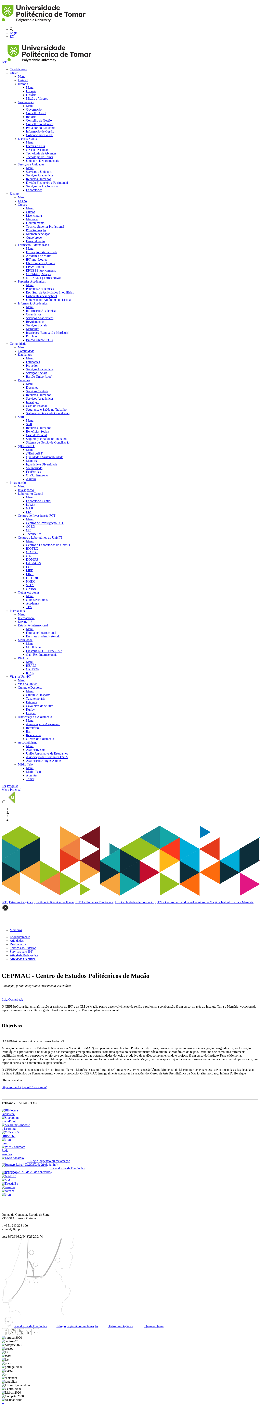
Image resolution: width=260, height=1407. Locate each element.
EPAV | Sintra (35, 267)
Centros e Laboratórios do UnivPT (40, 537)
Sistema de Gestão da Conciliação (47, 413)
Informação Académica (33, 303)
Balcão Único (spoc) (39, 376)
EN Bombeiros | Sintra (40, 263)
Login (13, 33)
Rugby (30, 709)
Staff (21, 417)
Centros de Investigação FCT (36, 515)
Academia (32, 603)
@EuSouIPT (26, 446)
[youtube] (20, 1334)
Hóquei (31, 713)
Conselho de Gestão (39, 120)
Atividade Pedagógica (24, 955)
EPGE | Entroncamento (41, 270)
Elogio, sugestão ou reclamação (77, 1326)
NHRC (30, 581)
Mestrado (32, 219)
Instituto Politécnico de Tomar (55, 902)
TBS (29, 607)
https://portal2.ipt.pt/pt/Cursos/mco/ (24, 1087)
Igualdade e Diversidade (41, 464)
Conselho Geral (36, 113)
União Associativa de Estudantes (47, 753)
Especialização (35, 241)
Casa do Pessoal (36, 406)
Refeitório (32, 728)
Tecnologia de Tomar (39, 157)
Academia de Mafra (38, 256)
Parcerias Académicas (32, 281)
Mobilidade (25, 640)
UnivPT (15, 73)
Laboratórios (34, 190)
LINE (30, 574)
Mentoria (32, 460)
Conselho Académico (39, 124)
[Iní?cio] (44, 22)
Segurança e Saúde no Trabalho (46, 409)
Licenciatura (34, 215)
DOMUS (32, 559)
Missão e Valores (37, 98)
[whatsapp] (43, 1334)
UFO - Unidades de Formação (134, 902)
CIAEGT (32, 552)
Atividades (17, 940)
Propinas (31, 336)
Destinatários (18, 944)
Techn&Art (33, 534)
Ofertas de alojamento (40, 738)
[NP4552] (9, 1176)
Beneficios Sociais (38, 431)
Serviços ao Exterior (23, 948)
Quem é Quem (154, 1326)
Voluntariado (34, 468)
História (23, 84)
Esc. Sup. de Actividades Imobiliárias (50, 292)
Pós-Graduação (36, 230)
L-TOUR (32, 578)
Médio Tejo (25, 764)
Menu (21, 76)
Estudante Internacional (33, 625)
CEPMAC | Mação (38, 274)
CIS (28, 556)
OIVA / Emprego (37, 475)
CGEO (30, 526)
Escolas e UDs (27, 138)
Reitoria (31, 117)
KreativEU (25, 621)
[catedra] (8, 1191)
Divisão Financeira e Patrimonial (47, 182)
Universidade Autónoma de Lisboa (48, 299)
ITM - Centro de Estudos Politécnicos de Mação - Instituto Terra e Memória (205, 902)
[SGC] (6, 1180)
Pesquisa (12, 786)
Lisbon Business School (41, 296)
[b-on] (6, 1194)
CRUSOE (32, 669)
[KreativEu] (10, 1183)
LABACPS (33, 563)
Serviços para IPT (21, 951)
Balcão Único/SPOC (39, 340)
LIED (30, 570)
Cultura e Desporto (30, 687)
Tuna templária (35, 698)
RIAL (30, 673)
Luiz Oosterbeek (12, 999)
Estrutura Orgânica (21, 902)
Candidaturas (18, 69)
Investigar (32, 402)
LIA (28, 512)
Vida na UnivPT (20, 676)
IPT (4, 62)
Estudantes (25, 354)
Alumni (31, 479)
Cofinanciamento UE (39, 135)
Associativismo (27, 742)
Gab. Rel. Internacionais (41, 654)
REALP (23, 658)
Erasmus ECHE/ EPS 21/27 (44, 651)
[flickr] (35, 1334)
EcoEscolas (33, 471)
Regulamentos (35, 321)
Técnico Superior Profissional (45, 226)
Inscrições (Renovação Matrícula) (47, 332)
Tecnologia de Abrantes (41, 153)
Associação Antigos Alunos (43, 760)
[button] (3, 1403)
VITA (30, 585)
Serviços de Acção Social (42, 186)
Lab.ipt (30, 504)
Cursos (22, 204)
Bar (28, 731)
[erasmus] (8, 1187)
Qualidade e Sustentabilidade (44, 457)
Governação (26, 102)
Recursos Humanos (38, 179)
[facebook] (5, 1334)
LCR (29, 567)
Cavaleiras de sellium (39, 706)
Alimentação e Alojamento (35, 717)
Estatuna (31, 702)
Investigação (18, 482)
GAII (29, 508)
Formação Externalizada (33, 245)
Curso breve (34, 237)
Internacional (18, 610)
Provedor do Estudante (40, 127)
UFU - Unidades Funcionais (94, 902)
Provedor (32, 365)
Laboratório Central (30, 493)
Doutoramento (35, 223)
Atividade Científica (23, 959)
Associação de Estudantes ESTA (47, 757)
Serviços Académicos (39, 175)
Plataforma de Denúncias (30, 1326)
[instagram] (12, 1334)
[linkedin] (28, 1334)
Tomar (30, 779)
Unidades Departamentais (42, 160)
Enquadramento (20, 937)
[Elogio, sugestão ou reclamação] (13, 1158)
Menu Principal (11, 789)
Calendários (33, 314)
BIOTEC (32, 548)
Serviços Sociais (36, 325)
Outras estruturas (28, 592)
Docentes (24, 380)
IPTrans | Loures (36, 259)
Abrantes (32, 775)
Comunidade (18, 343)
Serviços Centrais (37, 391)
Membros (16, 930)
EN (12, 36)
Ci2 (28, 530)
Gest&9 (31, 588)
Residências (33, 735)
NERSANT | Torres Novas (43, 277)
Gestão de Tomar (37, 149)
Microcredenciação (38, 234)
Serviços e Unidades (31, 164)
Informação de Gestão (40, 131)
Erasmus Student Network (43, 636)
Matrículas (32, 329)
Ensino (14, 193)
